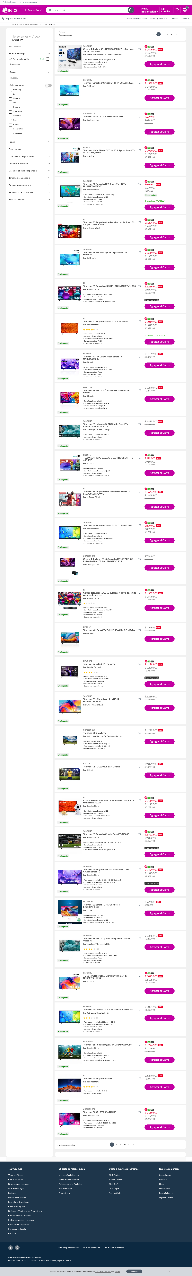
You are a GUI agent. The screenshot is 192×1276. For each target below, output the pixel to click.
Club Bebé (113, 1184)
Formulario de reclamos (18, 1202)
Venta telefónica (15, 1175)
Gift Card (12, 1233)
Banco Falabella (166, 1193)
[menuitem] (157, 18)
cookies (117, 1271)
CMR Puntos (114, 1175)
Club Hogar (114, 1188)
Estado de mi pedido (17, 1197)
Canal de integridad (16, 1206)
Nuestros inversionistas (69, 1179)
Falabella (163, 1179)
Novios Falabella (116, 1179)
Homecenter (164, 1188)
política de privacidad (103, 1271)
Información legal (16, 1188)
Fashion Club (114, 1193)
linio (20, 24)
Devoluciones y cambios (18, 1184)
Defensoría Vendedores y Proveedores (25, 1211)
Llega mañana (15, 64)
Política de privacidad (114, 1247)
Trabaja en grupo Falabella (70, 1184)
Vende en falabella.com (69, 1175)
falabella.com (165, 1175)
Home (14, 24)
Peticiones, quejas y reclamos (21, 1220)
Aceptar (134, 1271)
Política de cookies (91, 1247)
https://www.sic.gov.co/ (18, 1224)
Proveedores (64, 1193)
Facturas (12, 1193)
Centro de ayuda (15, 1179)
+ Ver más (17, 133)
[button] (90, 10)
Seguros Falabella (166, 1197)
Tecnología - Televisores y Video (36, 24)
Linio (161, 1184)
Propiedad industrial (17, 1229)
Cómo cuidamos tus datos (19, 1215)
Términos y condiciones (68, 1247)
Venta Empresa (65, 1188)
